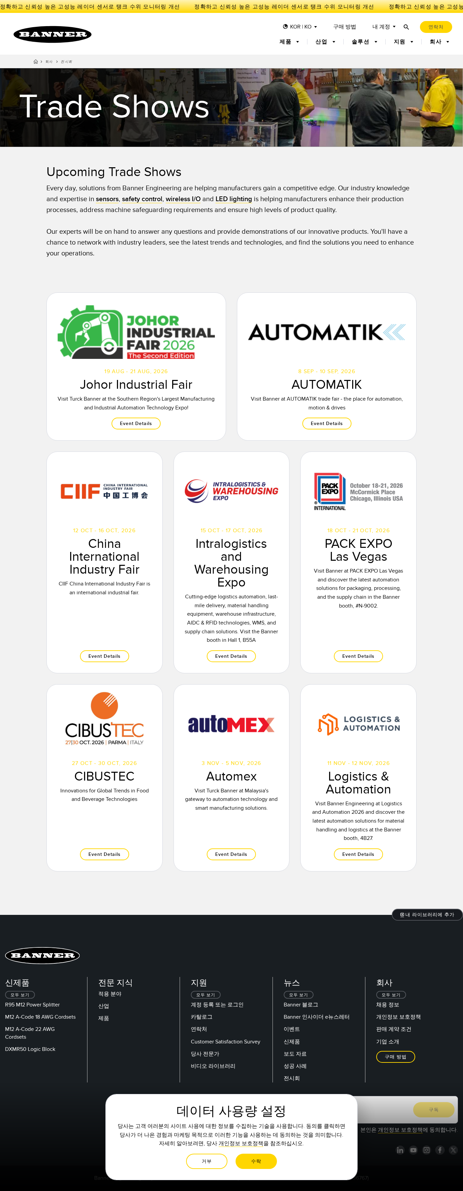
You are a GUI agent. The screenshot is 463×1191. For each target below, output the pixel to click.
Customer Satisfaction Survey (225, 1041)
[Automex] (231, 778)
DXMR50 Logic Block (30, 1049)
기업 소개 (387, 1041)
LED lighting (234, 199)
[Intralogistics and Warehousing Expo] (231, 562)
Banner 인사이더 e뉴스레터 (317, 1017)
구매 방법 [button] (396, 1057)
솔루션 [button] (362, 41)
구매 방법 (344, 27)
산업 (103, 1006)
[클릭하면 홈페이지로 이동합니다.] (52, 34)
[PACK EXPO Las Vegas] (358, 562)
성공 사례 (295, 1066)
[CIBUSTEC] (104, 778)
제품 (103, 1018)
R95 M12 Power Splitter (32, 1004)
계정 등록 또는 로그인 (217, 1004)
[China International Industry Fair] (104, 562)
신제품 (292, 1041)
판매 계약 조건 (393, 1029)
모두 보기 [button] (20, 995)
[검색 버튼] (406, 27)
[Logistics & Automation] (358, 778)
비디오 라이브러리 (213, 1066)
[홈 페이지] (36, 62)
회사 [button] (437, 41)
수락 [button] (256, 1161)
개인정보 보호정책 (398, 1017)
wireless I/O (183, 199)
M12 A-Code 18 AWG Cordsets (40, 1017)
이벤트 (292, 1029)
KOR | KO (300, 27)
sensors (107, 199)
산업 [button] (322, 41)
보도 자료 (295, 1054)
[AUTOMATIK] (326, 366)
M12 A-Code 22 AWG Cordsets (30, 1033)
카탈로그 (202, 1017)
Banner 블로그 (301, 1004)
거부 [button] (207, 1161)
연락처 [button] (436, 27)
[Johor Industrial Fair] (136, 366)
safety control (142, 199)
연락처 (199, 1029)
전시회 (292, 1078)
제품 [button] (287, 41)
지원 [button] (401, 41)
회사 (49, 62)
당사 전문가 (205, 1054)
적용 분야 (109, 994)
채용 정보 (387, 1004)
